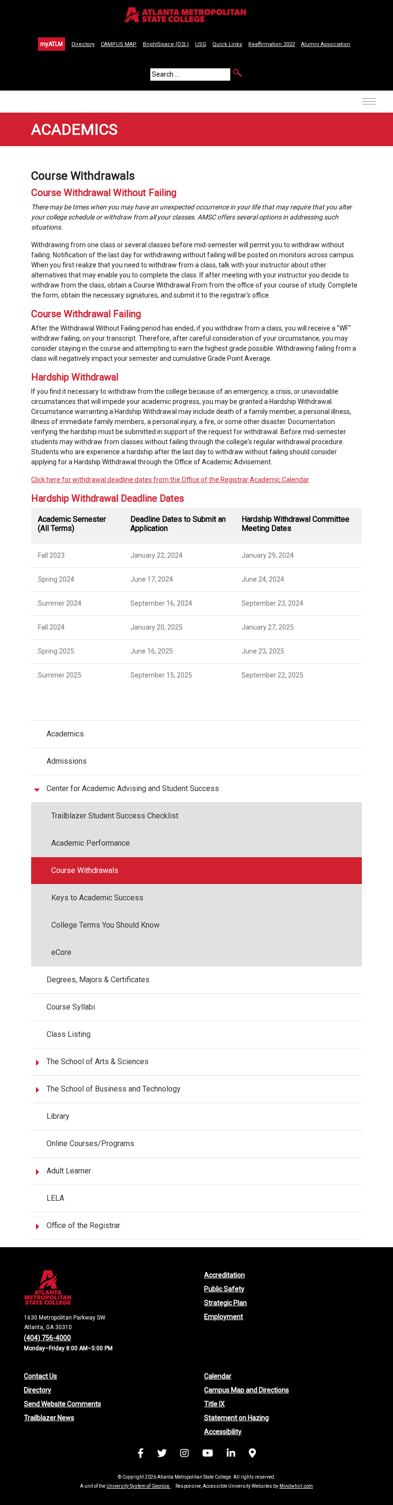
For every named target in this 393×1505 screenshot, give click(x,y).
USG (200, 44)
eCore (61, 952)
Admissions (66, 761)
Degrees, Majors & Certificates (98, 979)
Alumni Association (325, 44)
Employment (223, 1317)
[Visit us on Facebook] (141, 1454)
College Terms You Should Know (105, 925)
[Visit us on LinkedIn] (231, 1454)
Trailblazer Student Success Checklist (114, 815)
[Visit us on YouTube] (207, 1454)
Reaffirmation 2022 (271, 44)
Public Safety (224, 1289)
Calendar (217, 1376)
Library (57, 1116)
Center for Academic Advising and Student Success (132, 788)
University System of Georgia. (138, 1486)
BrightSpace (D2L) (166, 44)
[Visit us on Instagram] (184, 1454)
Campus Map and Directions (246, 1390)
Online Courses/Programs (90, 1143)
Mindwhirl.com (296, 1486)
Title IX (214, 1404)
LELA (55, 1198)
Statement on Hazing (236, 1418)
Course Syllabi (70, 1006)
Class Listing (68, 1034)
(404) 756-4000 (47, 1338)
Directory (82, 44)
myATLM (51, 44)
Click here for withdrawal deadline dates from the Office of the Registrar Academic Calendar (170, 479)
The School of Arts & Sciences (97, 1061)
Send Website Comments (62, 1404)
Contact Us (40, 1376)
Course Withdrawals (84, 870)
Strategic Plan (225, 1303)
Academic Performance (90, 843)
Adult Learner (68, 1170)
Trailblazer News (49, 1418)
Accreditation (224, 1275)
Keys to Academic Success (97, 897)
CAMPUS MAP (119, 44)
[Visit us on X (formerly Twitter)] (162, 1454)
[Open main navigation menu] (369, 107)
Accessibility (223, 1432)
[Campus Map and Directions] (252, 1454)
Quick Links (227, 44)
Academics (65, 733)
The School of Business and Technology (113, 1088)
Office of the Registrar (83, 1225)
